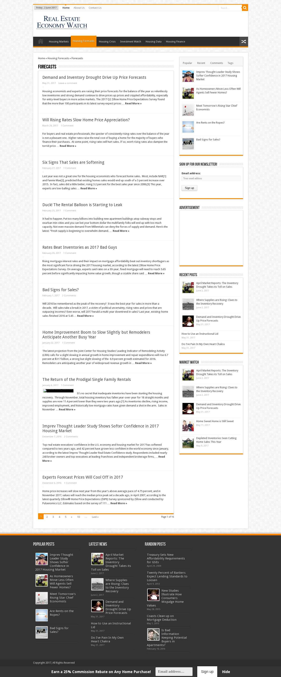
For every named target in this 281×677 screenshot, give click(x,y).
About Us (79, 7)
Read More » (133, 103)
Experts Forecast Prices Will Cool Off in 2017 (82, 477)
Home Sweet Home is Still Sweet (215, 421)
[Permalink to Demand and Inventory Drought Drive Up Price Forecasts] (188, 321)
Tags (230, 63)
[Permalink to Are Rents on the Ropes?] (188, 127)
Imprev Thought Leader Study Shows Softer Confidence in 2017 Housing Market (218, 75)
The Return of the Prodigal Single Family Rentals (86, 379)
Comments (216, 63)
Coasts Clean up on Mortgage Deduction (161, 618)
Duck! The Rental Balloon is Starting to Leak (82, 205)
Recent (201, 63)
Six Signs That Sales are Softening (73, 162)
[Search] (245, 8)
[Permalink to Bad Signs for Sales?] (188, 144)
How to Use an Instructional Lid (200, 333)
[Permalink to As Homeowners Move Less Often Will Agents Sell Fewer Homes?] (188, 93)
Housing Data (153, 41)
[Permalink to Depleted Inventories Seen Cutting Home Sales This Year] (188, 442)
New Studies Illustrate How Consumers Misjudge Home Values (165, 598)
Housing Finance (175, 41)
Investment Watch (130, 41)
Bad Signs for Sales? (60, 289)
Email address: (191, 173)
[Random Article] (243, 41)
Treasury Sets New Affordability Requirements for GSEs (166, 558)
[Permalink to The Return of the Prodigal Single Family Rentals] (58, 390)
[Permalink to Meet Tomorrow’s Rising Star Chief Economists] (188, 110)
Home (66, 7)
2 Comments (69, 295)
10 (78, 516)
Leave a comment (67, 83)
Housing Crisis (107, 41)
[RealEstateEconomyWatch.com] (62, 26)
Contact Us (95, 7)
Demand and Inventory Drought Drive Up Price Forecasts (94, 77)
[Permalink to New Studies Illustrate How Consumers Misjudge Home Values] (153, 594)
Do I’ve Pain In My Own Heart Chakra (203, 344)
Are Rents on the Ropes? (210, 122)
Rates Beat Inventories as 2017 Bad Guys (79, 247)
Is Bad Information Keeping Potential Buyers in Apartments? (167, 637)
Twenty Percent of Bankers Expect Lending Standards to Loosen (167, 576)
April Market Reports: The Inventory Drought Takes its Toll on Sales (111, 562)
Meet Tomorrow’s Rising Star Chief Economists (63, 597)
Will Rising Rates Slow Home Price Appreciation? (86, 120)
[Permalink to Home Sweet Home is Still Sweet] (188, 425)
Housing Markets (59, 41)
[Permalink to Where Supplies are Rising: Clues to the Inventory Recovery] (188, 304)
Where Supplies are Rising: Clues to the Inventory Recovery (117, 585)
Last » (95, 516)
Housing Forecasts (83, 40)
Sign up (207, 672)
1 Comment (67, 125)
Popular (187, 63)
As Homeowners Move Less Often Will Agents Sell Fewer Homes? (61, 581)
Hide (226, 672)
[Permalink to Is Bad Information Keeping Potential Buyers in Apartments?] (153, 634)
